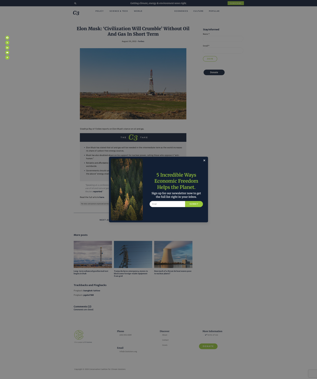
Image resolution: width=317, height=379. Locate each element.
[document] (158, 189)
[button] (204, 160)
